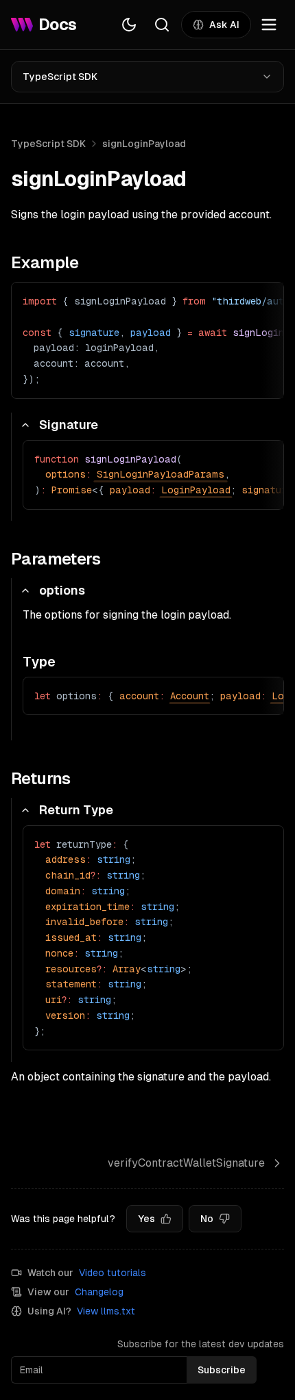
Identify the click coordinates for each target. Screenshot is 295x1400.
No (206, 1218)
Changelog (99, 1291)
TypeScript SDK (60, 76)
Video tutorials (112, 1272)
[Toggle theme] (129, 24)
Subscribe (222, 1369)
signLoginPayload (144, 143)
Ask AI (224, 24)
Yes (146, 1218)
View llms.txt (106, 1311)
